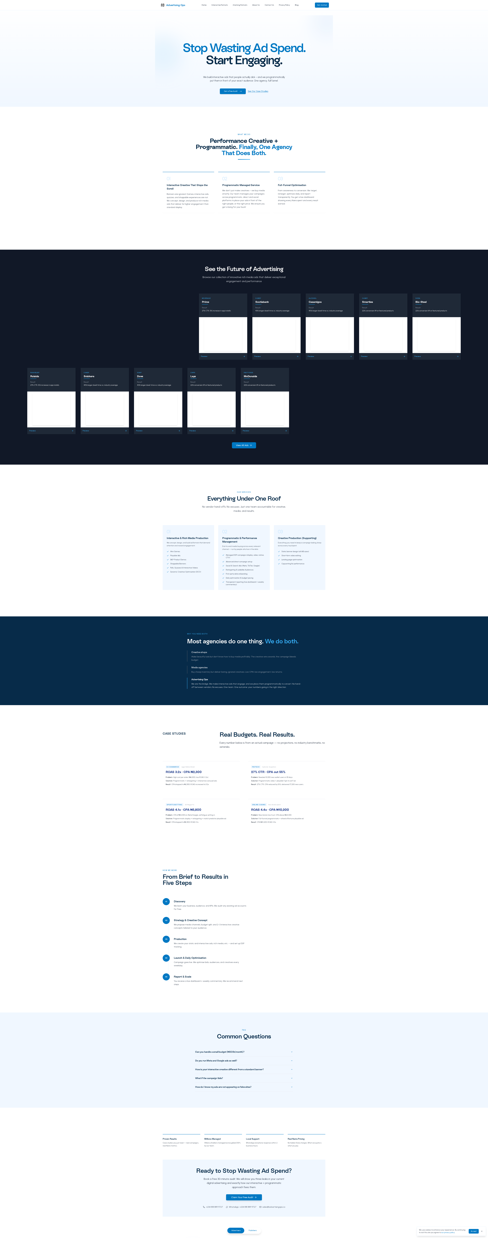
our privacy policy (448, 1232)
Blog (297, 5)
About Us (256, 5)
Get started (322, 5)
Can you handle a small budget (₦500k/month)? (219, 1052)
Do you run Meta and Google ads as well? (216, 1060)
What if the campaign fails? (209, 1078)
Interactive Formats (220, 5)
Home (204, 5)
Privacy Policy (284, 5)
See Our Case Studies (258, 91)
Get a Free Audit (231, 91)
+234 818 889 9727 (214, 1207)
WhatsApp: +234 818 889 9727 (242, 1207)
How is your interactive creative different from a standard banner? (229, 1069)
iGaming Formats (240, 5)
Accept (474, 1231)
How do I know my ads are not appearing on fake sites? (223, 1087)
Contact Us (269, 5)
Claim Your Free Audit (242, 1197)
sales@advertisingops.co (273, 1207)
